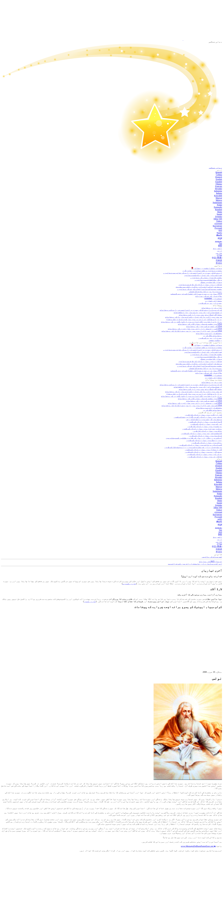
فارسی (219, 253)
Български (217, 226)
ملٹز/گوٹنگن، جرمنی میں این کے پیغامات (200, 314)
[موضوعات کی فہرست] (202, 650)
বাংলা (220, 230)
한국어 (219, 263)
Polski (219, 205)
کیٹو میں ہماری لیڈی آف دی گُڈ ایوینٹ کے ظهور (197, 417)
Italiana (219, 193)
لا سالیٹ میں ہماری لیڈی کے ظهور (205, 421)
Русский (218, 228)
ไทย (220, 244)
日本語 (219, 260)
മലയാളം (218, 241)
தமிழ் (220, 519)
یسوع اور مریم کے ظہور (210, 303)
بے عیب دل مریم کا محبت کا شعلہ (205, 291)
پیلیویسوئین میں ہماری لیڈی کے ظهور (202, 428)
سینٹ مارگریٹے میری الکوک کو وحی (204, 419)
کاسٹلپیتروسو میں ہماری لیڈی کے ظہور (201, 433)
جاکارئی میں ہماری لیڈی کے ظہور (204, 456)
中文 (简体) (217, 258)
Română (218, 209)
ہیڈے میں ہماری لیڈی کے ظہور (206, 442)
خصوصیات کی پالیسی (212, 557)
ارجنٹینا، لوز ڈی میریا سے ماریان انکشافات (198, 312)
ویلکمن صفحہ (215, 340)
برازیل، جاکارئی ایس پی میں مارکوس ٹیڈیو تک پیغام (194, 319)
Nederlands (217, 202)
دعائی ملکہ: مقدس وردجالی (206, 268)
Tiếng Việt (217, 219)
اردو (219, 250)
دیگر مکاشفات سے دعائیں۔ (208, 280)
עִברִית (219, 255)
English (219, 179)
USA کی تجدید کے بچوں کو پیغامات (204, 326)
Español (218, 182)
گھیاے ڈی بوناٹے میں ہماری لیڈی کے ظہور (200, 445)
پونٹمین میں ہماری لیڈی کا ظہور (204, 426)
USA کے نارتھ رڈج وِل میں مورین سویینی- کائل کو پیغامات (192, 331)
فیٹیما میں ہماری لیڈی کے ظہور (205, 435)
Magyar (219, 198)
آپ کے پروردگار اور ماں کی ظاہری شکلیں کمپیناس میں (194, 438)
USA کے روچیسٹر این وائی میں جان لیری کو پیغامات (195, 328)
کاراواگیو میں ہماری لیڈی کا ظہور (203, 415)
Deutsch (218, 177)
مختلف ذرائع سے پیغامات (209, 333)
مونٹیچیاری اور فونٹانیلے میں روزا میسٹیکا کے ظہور (193, 447)
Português (218, 207)
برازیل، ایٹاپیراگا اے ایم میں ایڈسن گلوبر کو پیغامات (191, 321)
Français (218, 186)
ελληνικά (218, 223)
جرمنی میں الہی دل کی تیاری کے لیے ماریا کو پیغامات (193, 317)
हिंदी (220, 246)
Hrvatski (218, 189)
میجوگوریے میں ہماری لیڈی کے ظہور (203, 452)
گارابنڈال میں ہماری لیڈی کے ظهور (203, 449)
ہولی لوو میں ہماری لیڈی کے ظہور (204, 454)
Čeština (219, 175)
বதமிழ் (219, 233)
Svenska (218, 216)
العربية (217, 248)
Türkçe (219, 221)
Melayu (219, 200)
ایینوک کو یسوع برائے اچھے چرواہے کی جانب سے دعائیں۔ (192, 273)
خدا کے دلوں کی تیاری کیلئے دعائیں (203, 275)
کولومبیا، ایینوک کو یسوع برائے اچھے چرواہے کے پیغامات (191, 310)
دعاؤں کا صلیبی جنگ (211, 282)
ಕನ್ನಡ (220, 238)
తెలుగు (219, 235)
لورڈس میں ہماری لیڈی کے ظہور (206, 424)
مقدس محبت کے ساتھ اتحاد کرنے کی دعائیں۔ (199, 289)
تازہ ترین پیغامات (212, 308)
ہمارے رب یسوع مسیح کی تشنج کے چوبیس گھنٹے (196, 294)
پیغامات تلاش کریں (212, 335)
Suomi (219, 214)
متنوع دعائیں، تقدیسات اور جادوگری (202, 270)
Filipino (219, 184)
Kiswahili (218, 196)
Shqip (219, 212)
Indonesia (218, 191)
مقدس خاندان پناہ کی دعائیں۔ (206, 277)
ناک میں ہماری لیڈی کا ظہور (207, 431)
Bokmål (219, 172)
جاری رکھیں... (129, 583)
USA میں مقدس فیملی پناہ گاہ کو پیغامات (200, 324)
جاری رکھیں (90, 601)
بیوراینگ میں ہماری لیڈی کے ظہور (204, 440)
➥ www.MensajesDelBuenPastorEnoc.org (198, 846)
